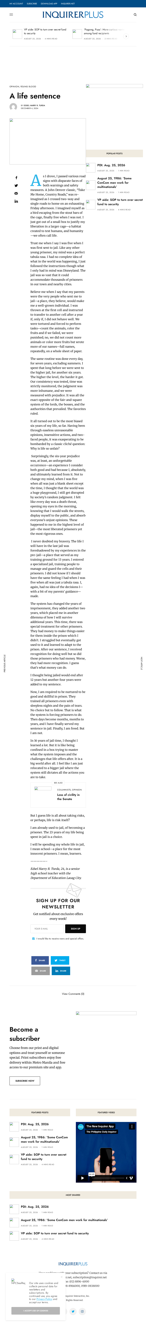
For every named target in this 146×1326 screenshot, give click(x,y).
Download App (49, 3)
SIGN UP (75, 928)
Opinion (14, 87)
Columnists (64, 789)
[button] (25, 1081)
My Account (16, 3)
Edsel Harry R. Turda (34, 105)
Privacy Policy (44, 1299)
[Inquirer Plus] (73, 14)
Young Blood (28, 87)
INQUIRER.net (68, 3)
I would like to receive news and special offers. (60, 938)
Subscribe (32, 3)
